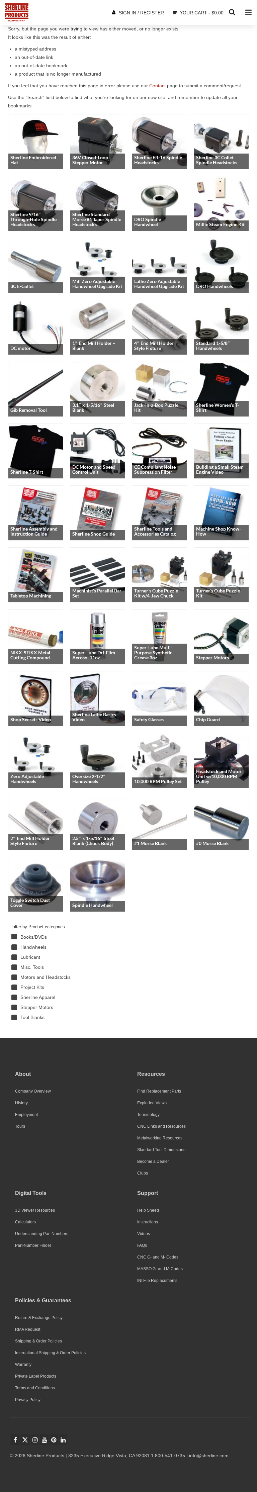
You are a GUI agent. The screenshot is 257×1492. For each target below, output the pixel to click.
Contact (157, 85)
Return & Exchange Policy (39, 1317)
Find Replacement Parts (159, 1091)
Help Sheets (148, 1210)
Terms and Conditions (35, 1388)
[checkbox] (58, 937)
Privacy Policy (27, 1399)
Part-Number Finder (33, 1245)
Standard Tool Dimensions (161, 1149)
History (21, 1103)
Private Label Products (35, 1376)
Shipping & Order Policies (38, 1341)
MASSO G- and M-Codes (160, 1269)
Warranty (23, 1364)
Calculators (25, 1222)
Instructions (147, 1222)
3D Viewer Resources (35, 1210)
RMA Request (27, 1329)
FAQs (142, 1245)
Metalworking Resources (159, 1138)
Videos (143, 1233)
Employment (26, 1114)
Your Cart (201, 12)
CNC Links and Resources (161, 1126)
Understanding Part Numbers (41, 1233)
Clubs (142, 1173)
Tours (20, 1126)
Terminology (148, 1114)
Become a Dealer (153, 1161)
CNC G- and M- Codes (157, 1257)
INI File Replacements (157, 1280)
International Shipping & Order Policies (50, 1352)
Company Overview (33, 1091)
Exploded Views (152, 1103)
